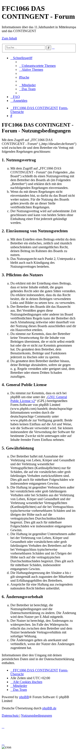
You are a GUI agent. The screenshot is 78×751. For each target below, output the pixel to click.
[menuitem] (37, 66)
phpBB (24, 697)
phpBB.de (49, 708)
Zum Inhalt (9, 38)
